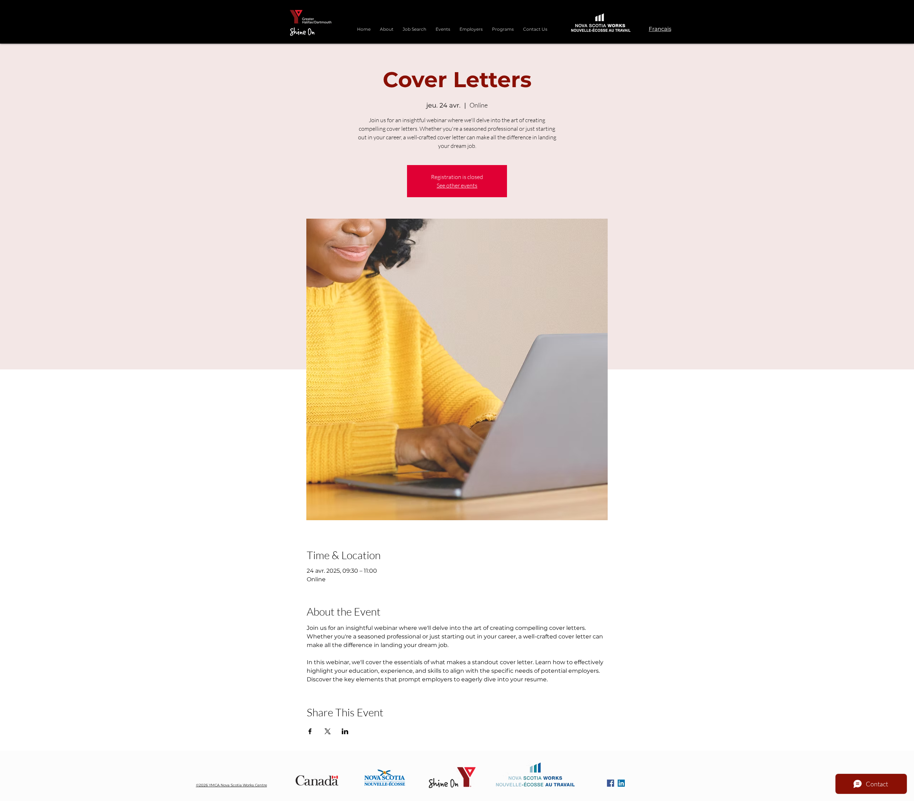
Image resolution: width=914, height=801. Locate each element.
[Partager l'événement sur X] (327, 731)
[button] (502, 26)
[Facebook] (610, 783)
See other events (457, 185)
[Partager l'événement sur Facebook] (310, 731)
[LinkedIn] (621, 783)
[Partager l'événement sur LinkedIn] (345, 731)
